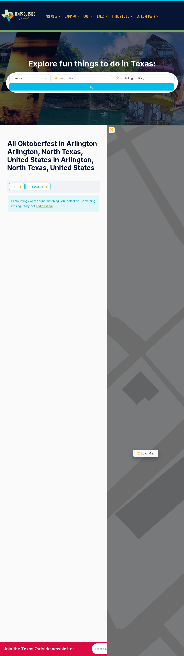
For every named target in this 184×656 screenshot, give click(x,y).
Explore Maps (146, 16)
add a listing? (44, 206)
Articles (51, 16)
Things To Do (120, 16)
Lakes (101, 16)
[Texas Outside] (18, 15)
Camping (70, 16)
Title (15, 186)
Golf (86, 16)
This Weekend (36, 186)
